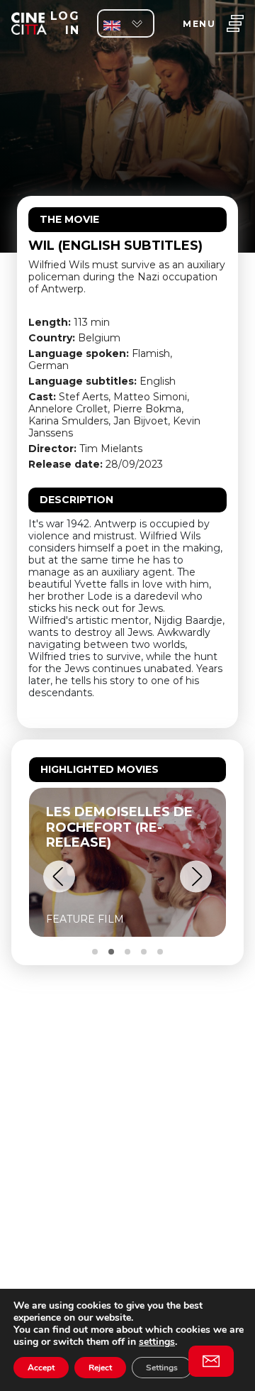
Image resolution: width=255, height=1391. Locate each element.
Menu (199, 23)
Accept (41, 1367)
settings (157, 1342)
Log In (64, 23)
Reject (100, 1367)
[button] (59, 877)
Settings (162, 1367)
